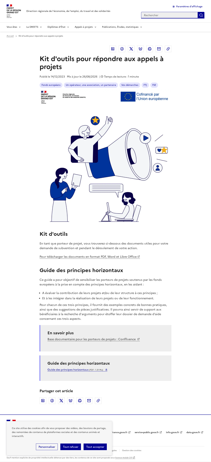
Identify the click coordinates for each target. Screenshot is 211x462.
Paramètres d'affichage (189, 6)
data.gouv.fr (193, 432)
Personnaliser (47, 447)
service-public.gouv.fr (147, 432)
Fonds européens (51, 85)
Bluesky (140, 49)
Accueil (10, 35)
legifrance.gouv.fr (117, 432)
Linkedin (112, 49)
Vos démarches (129, 85)
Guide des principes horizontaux (75, 370)
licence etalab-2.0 (123, 457)
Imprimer (149, 49)
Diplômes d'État (56, 27)
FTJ (145, 85)
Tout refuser (70, 447)
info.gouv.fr (172, 432)
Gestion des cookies (131, 450)
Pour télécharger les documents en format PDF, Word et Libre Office (88, 256)
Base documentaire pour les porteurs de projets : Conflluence (91, 339)
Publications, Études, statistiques (120, 27)
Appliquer (201, 15)
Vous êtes (12, 27)
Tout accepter (95, 447)
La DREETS (32, 27)
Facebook (122, 49)
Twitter (131, 49)
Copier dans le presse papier (168, 49)
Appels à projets (84, 27)
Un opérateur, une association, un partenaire (91, 85)
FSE (154, 85)
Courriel (159, 49)
